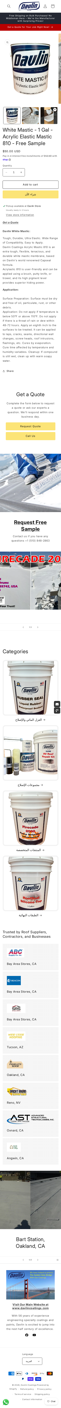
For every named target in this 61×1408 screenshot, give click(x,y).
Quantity (7, 165)
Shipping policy (42, 1394)
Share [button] (10, 371)
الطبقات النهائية (28, 915)
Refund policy (27, 1389)
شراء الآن (30, 194)
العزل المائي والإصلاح (28, 720)
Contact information (32, 1399)
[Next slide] (37, 627)
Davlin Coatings (29, 1385)
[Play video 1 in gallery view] (49, 115)
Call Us (31, 436)
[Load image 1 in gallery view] (11, 115)
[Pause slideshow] (57, 1259)
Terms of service (23, 1394)
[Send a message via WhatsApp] (6, 1402)
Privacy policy (44, 1389)
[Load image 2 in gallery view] (30, 115)
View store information (20, 214)
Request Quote (30, 426)
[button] (9, 6)
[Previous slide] (23, 627)
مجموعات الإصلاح (29, 785)
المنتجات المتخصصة (28, 850)
